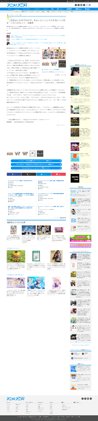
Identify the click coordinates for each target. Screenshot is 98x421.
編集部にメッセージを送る (61, 74)
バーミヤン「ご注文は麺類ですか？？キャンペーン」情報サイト (35, 160)
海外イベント (28, 411)
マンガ (31, 11)
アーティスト (40, 409)
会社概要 (39, 416)
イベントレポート (27, 9)
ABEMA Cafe (64, 409)
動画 (52, 9)
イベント (66, 11)
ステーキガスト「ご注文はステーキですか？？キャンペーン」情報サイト (35, 164)
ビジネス (28, 413)
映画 (27, 406)
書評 (51, 407)
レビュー (46, 9)
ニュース (17, 9)
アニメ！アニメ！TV (66, 407)
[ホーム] (8, 14)
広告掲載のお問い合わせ (32, 416)
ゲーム (53, 11)
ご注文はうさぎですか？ (15, 275)
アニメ (17, 11)
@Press (72, 416)
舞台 (27, 409)
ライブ (27, 407)
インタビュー (37, 9)
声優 (48, 11)
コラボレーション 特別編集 (51, 69)
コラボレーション (13, 248)
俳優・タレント (41, 407)
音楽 (43, 11)
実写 (51, 406)
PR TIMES (62, 416)
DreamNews (68, 416)
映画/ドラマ (24, 11)
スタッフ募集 (77, 416)
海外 (72, 11)
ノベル (37, 11)
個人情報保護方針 (46, 416)
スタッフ (40, 404)
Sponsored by (57, 217)
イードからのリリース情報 (55, 416)
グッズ (59, 11)
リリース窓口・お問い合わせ (22, 416)
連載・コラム (60, 9)
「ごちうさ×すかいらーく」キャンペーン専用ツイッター (35, 168)
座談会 (51, 413)
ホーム (9, 9)
